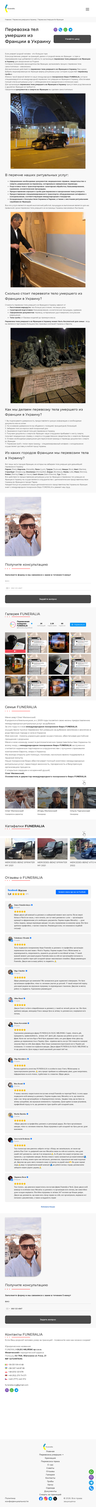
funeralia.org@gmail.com (16, 1385)
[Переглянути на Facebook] (10, 906)
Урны (50, 1484)
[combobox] (8, 588)
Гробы (50, 1481)
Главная (8, 19)
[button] (87, 9)
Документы (50, 1491)
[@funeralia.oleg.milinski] (12, 624)
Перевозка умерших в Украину (24, 19)
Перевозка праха (50, 1461)
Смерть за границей (50, 1494)
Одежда (50, 1488)
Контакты (50, 1478)
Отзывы (50, 1471)
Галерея (50, 1474)
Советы (50, 1468)
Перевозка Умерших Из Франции (51, 19)
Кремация (50, 1458)
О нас (50, 1465)
